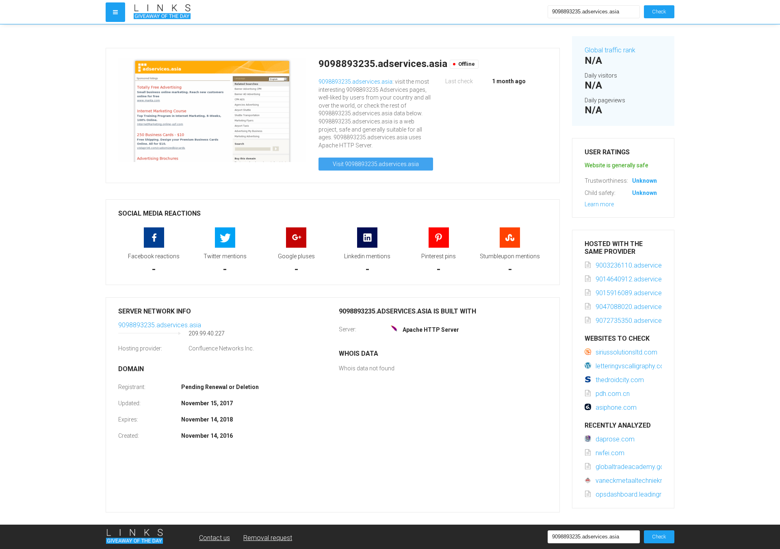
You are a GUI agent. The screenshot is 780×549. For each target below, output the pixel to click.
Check (659, 12)
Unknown (644, 180)
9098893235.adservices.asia (355, 81)
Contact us (214, 538)
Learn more (599, 204)
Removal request (267, 538)
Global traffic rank (610, 50)
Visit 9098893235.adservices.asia (376, 164)
